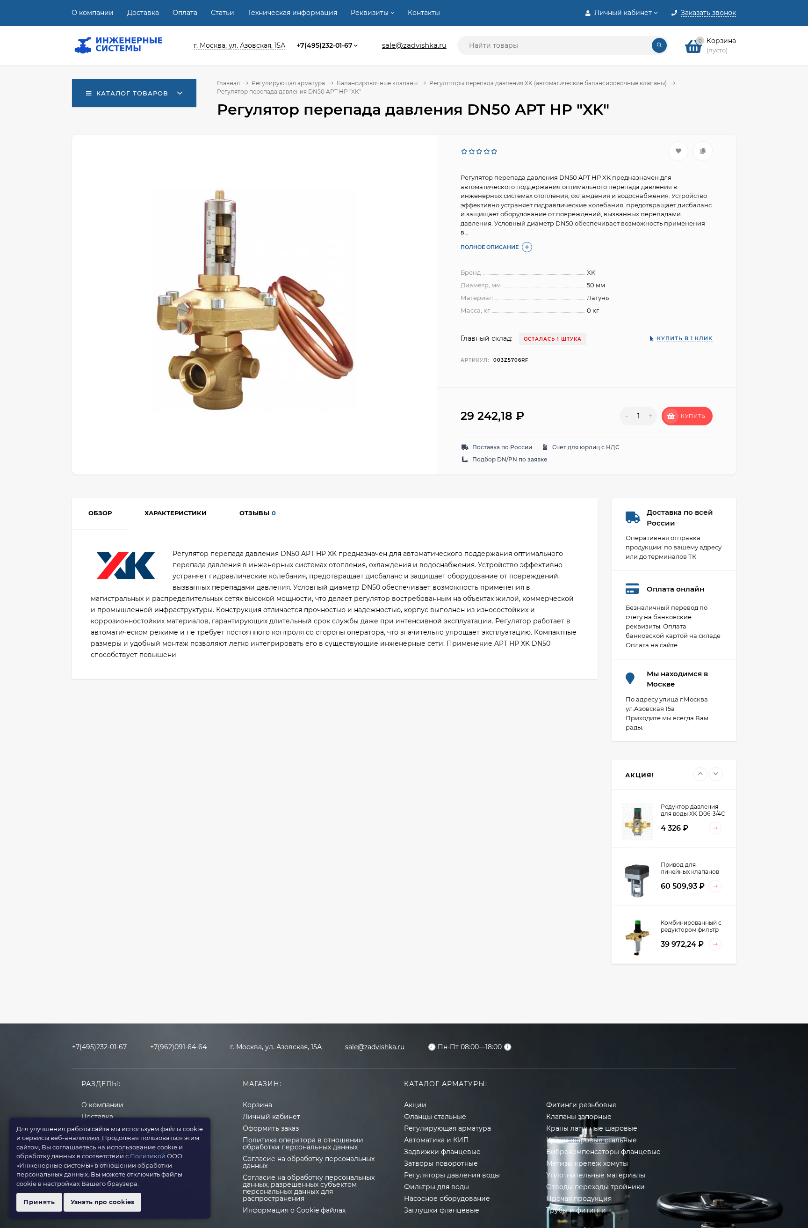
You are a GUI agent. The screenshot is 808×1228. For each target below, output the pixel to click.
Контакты (424, 12)
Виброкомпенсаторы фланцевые (603, 1152)
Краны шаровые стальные (591, 1140)
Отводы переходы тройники (595, 1187)
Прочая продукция (579, 1198)
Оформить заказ (271, 1128)
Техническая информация (292, 12)
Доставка (143, 12)
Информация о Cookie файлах (294, 1210)
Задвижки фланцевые (442, 1152)
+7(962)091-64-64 (178, 1047)
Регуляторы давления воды (452, 1175)
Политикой (148, 1156)
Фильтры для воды (436, 1187)
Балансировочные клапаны (377, 83)
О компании (93, 12)
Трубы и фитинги (576, 1210)
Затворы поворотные (441, 1163)
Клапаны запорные (579, 1116)
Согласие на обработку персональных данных (309, 1162)
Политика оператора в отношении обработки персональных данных (303, 1143)
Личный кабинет (271, 1116)
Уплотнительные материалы (595, 1175)
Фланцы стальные (435, 1116)
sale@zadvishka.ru (414, 45)
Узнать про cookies (102, 1202)
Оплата (185, 12)
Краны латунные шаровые (591, 1128)
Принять (39, 1202)
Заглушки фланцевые (441, 1210)
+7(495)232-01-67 (324, 45)
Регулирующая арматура (288, 83)
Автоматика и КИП (436, 1140)
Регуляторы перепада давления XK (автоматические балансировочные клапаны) (548, 83)
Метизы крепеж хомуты (587, 1163)
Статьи (222, 12)
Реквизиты (370, 12)
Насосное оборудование (447, 1198)
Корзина (257, 1105)
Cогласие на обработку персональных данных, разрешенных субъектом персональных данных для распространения (309, 1188)
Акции (415, 1105)
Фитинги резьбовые (581, 1105)
